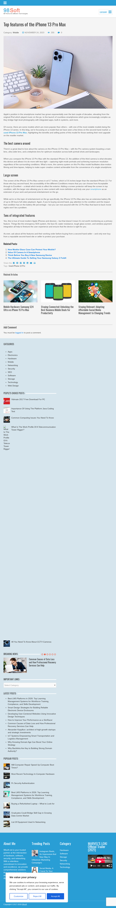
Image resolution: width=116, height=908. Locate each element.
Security (11, 369)
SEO (10, 372)
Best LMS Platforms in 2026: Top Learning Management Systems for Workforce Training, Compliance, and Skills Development (28, 701)
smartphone (95, 189)
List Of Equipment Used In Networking (28, 822)
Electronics (13, 355)
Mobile (16, 32)
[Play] (91, 865)
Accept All (55, 896)
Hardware (12, 358)
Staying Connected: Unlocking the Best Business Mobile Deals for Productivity (57, 310)
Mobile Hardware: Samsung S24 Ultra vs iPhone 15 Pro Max (19, 308)
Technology (13, 382)
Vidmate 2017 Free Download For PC (28, 399)
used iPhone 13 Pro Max (15, 132)
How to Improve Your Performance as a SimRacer (30, 720)
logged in (19, 333)
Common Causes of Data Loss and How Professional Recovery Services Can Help (42, 662)
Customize (18, 896)
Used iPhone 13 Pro (17, 266)
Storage (11, 379)
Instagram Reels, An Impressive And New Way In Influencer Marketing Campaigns (44, 857)
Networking (13, 365)
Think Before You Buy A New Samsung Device (30, 255)
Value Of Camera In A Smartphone (24, 252)
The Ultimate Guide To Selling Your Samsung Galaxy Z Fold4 (37, 258)
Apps (10, 352)
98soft (24, 904)
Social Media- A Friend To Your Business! (46, 871)
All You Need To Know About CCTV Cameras (31, 642)
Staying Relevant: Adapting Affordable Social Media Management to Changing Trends (94, 310)
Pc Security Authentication (23, 783)
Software (12, 375)
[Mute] (107, 865)
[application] (100, 862)
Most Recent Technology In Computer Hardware (32, 774)
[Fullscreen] (110, 865)
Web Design (13, 386)
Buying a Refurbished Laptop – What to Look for (32, 804)
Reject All (37, 896)
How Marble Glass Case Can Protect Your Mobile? (32, 249)
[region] (37, 887)
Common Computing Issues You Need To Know (32, 418)
